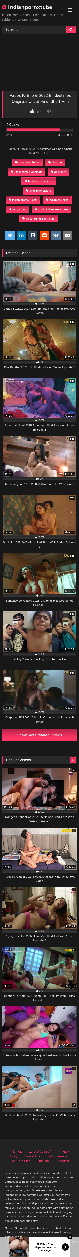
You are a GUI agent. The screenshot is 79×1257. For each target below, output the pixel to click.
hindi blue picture (40, 190)
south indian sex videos (53, 209)
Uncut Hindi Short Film (40, 218)
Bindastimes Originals (28, 171)
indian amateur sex (24, 199)
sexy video (19, 209)
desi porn (60, 171)
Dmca (17, 1151)
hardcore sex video (40, 181)
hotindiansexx (57, 1156)
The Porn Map (20, 1161)
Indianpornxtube (29, 7)
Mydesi (64, 1161)
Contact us (32, 1156)
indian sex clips (58, 199)
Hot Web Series (29, 162)
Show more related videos (39, 735)
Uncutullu (44, 1161)
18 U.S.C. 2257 (40, 1151)
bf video (57, 162)
